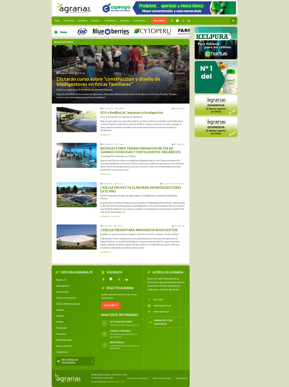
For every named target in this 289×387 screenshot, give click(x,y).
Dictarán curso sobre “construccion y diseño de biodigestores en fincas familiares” (108, 81)
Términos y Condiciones (137, 378)
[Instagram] (111, 279)
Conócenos (69, 20)
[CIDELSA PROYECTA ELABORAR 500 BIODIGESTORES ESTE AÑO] (77, 194)
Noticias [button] (95, 20)
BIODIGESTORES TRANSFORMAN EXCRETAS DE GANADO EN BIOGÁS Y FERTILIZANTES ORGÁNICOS (140, 150)
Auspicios (124, 20)
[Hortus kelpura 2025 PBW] (216, 43)
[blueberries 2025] (101, 31)
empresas (116, 216)
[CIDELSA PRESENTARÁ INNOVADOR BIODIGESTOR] (77, 237)
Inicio (58, 20)
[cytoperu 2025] (142, 31)
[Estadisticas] (216, 105)
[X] (119, 279)
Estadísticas (110, 20)
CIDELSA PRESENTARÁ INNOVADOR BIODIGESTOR (139, 230)
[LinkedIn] (126, 279)
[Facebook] (103, 279)
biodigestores (105, 135)
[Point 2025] (216, 77)
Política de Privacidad (162, 378)
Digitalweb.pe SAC (116, 381)
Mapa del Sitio (182, 378)
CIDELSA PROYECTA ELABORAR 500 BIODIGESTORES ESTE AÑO (140, 189)
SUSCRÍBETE (111, 305)
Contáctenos (139, 20)
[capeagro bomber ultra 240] (168, 8)
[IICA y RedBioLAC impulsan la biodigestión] (77, 119)
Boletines (82, 20)
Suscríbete (159, 20)
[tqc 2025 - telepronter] (72, 31)
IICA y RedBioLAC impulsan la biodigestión (131, 112)
